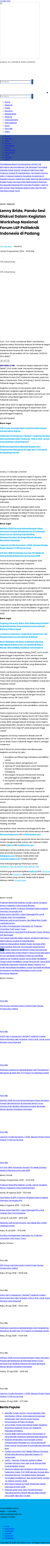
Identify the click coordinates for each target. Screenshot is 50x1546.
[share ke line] (19, 258)
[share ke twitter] (6, 258)
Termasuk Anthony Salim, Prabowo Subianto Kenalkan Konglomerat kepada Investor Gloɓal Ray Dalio (24, 176)
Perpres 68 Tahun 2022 (39, 961)
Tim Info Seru (6, 246)
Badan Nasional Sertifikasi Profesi (20, 949)
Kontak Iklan (9, 1538)
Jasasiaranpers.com (10, 858)
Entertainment (11, 119)
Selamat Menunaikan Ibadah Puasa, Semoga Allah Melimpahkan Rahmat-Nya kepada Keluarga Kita (25, 182)
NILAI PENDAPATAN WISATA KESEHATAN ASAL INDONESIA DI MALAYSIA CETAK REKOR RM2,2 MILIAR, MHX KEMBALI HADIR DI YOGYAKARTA (21, 644)
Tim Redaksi (9, 1531)
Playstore (45, 871)
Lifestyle (8, 117)
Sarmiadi (37, 967)
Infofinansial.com (32, 834)
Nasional (8, 105)
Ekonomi (8, 111)
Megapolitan (10, 114)
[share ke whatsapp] (10, 258)
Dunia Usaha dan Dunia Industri (14, 952)
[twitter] (7, 78)
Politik (7, 108)
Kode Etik (8, 1533)
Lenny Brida (31, 958)
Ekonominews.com (9, 834)
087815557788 (20, 866)
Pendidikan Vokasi (20, 961)
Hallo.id (33, 871)
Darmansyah (41, 949)
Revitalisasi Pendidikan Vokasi (19, 967)
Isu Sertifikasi (37, 955)
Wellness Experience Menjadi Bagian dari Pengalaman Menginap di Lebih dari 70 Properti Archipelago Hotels (23, 449)
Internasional (11, 122)
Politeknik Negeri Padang (29, 964)
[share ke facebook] (2, 258)
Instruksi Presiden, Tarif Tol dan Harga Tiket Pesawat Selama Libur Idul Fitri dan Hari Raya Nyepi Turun (24, 188)
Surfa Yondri (36, 970)
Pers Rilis (8, 128)
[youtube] (16, 78)
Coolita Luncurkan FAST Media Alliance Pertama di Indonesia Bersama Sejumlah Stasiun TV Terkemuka (26, 1454)
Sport (7, 125)
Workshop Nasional (9, 973)
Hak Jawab (9, 1536)
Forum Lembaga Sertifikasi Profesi (15, 955)
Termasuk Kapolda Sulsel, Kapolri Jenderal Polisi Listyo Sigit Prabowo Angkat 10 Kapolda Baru (23, 170)
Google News (20, 880)
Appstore (17, 874)
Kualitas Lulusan (18, 958)
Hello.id (10, 845)
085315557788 (6, 866)
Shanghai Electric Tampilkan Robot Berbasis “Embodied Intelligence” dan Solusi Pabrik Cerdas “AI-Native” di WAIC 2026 (27, 1478)
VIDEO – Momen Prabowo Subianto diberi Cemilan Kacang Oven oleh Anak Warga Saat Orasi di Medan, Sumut (25, 1463)
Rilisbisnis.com (7, 856)
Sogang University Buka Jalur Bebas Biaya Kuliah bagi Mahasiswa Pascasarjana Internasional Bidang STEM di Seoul (24, 626)
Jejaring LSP (5, 958)
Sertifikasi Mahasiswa (21, 970)
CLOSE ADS (5, 1)
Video (7, 131)
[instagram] (11, 78)
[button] (1, 361)
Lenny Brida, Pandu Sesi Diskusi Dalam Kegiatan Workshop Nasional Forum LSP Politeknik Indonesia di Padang (26, 1428)
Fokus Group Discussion (39, 952)
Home (7, 102)
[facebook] (2, 78)
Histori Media (9, 1528)
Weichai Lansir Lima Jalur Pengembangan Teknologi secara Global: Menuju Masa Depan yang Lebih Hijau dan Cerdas (25, 1492)
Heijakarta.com (26, 845)
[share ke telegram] (15, 258)
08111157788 (33, 866)
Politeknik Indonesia (9, 964)
